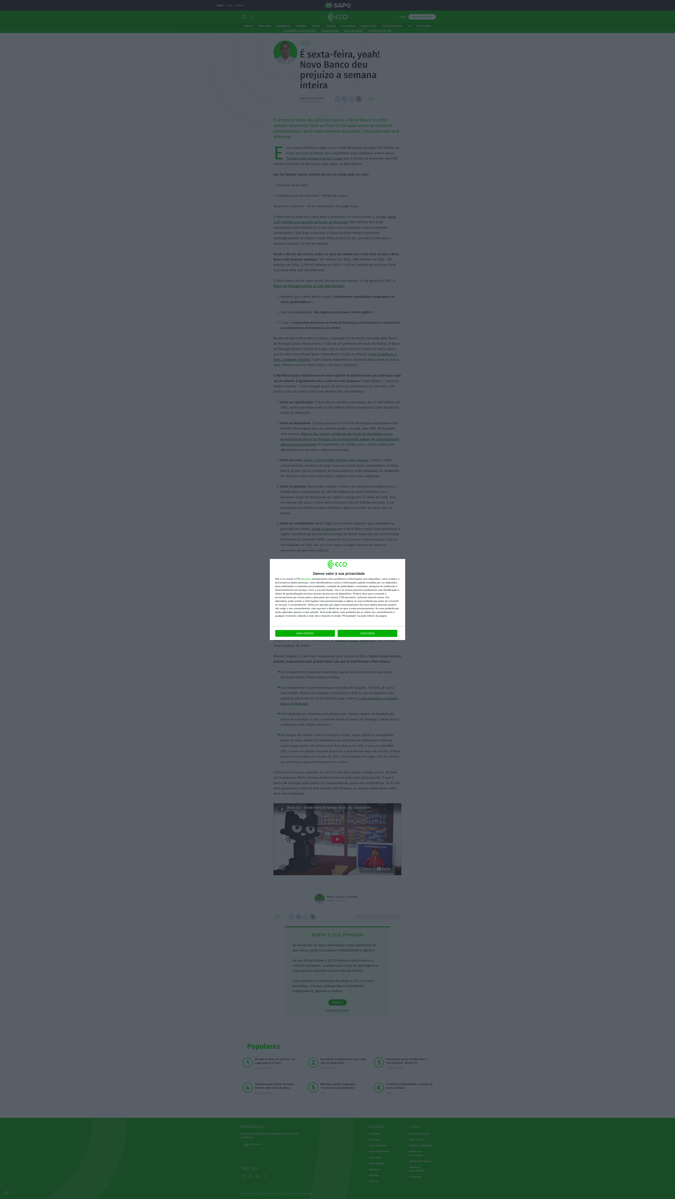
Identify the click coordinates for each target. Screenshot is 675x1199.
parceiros (306, 579)
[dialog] (337, 599)
